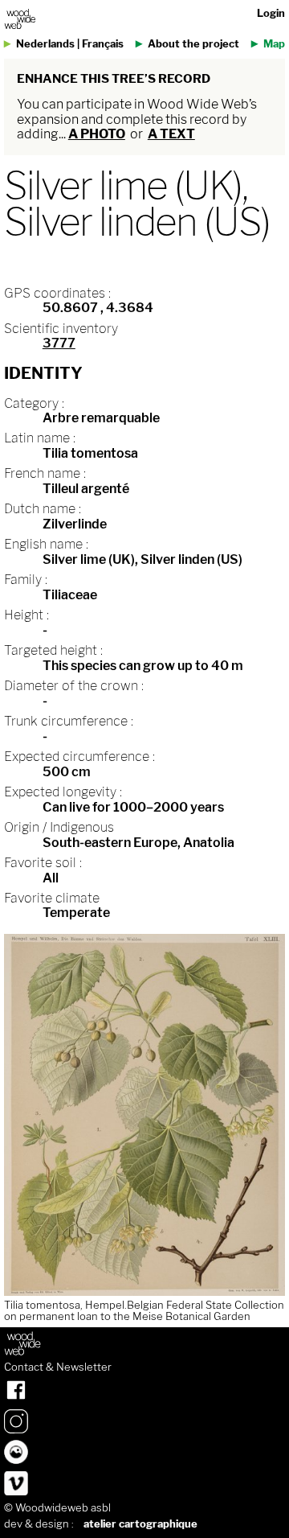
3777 (59, 343)
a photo (96, 134)
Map (274, 44)
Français (103, 44)
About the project (193, 44)
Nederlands (45, 44)
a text (171, 134)
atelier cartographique (140, 1524)
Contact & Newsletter (58, 1367)
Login (271, 13)
